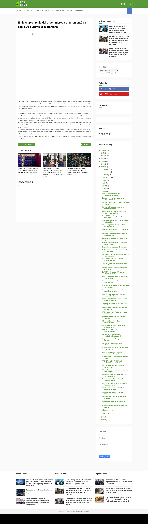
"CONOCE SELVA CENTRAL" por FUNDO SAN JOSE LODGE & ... (115, 304)
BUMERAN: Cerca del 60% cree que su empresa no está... (114, 273)
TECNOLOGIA (22, 144)
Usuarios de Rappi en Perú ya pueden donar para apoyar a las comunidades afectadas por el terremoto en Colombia (119, 40)
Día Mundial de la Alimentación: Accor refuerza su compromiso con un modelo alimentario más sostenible (118, 499)
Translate (114, 73)
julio (104, 183)
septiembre (107, 177)
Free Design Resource (82, 511)
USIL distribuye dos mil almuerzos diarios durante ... (113, 322)
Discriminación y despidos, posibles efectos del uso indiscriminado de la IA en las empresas (119, 490)
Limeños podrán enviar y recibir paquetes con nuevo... (112, 290)
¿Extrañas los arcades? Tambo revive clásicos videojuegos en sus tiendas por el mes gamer (28, 170)
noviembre (106, 172)
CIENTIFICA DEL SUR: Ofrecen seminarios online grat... (112, 353)
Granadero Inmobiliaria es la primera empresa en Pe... (114, 234)
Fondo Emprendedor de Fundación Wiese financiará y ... (113, 388)
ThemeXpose (70, 511)
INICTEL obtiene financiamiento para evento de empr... (114, 402)
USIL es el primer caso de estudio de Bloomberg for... (114, 384)
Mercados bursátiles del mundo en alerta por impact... (114, 379)
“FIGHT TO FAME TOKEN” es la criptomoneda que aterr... (112, 362)
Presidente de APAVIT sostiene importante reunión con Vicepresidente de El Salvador (119, 482)
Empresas (49, 10)
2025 (102, 153)
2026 (102, 150)
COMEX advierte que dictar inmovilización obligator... (111, 194)
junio (104, 186)
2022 (102, 161)
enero (105, 413)
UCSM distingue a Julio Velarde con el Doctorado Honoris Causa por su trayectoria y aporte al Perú (78, 482)
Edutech (39, 10)
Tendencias (79, 10)
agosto (105, 180)
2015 (102, 420)
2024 (102, 156)
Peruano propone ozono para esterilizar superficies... (112, 344)
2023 (102, 158)
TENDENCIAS (30, 144)
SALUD (69, 10)
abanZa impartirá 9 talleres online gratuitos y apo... (113, 225)
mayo (105, 188)
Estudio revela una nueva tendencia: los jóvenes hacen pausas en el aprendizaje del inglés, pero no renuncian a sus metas (53, 172)
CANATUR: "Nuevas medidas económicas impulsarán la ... (112, 335)
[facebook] (121, 3)
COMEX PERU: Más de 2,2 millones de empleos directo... (114, 295)
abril (104, 191)
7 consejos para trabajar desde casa (114, 247)
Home (19, 10)
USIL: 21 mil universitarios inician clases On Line (113, 366)
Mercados (60, 10)
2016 (102, 417)
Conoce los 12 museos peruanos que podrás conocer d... (114, 299)
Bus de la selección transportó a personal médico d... (113, 199)
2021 (102, 164)
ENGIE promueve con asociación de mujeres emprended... (114, 212)
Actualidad (28, 10)
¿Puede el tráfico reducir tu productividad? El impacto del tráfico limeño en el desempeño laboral (77, 171)
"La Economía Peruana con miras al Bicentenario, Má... (114, 259)
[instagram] (124, 3)
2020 (102, 167)
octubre (105, 175)
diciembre (106, 169)
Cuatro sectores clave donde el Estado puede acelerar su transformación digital (39, 492)
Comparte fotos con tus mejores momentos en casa (113, 208)
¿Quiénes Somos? (108, 410)
